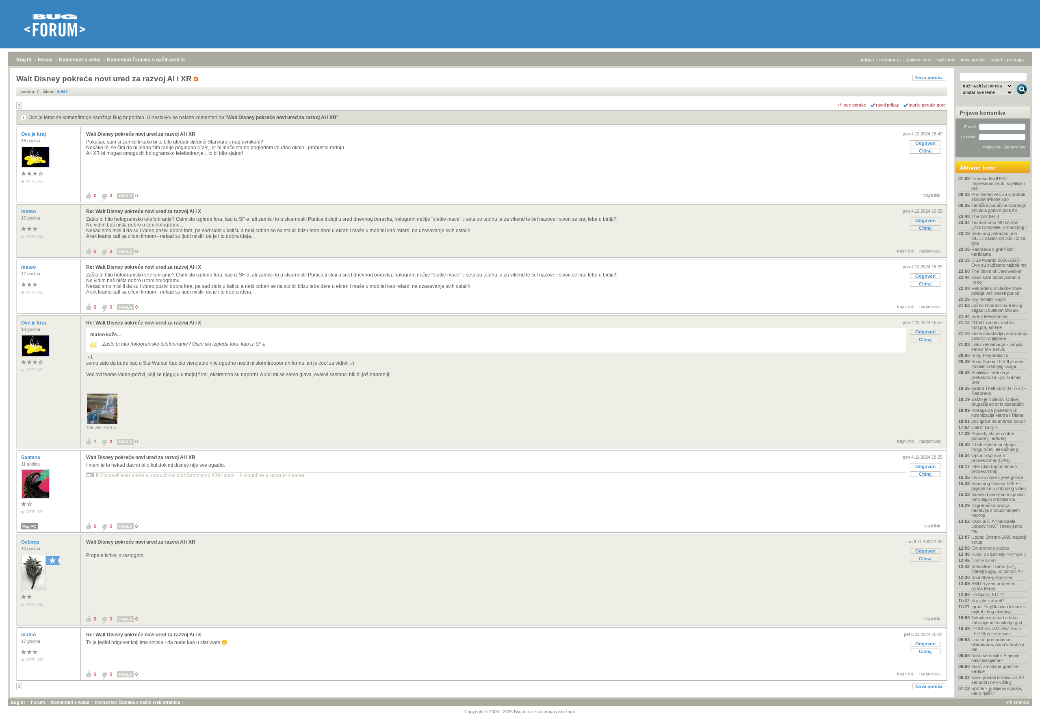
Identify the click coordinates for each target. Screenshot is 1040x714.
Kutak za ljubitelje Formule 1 (998, 554)
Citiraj (925, 150)
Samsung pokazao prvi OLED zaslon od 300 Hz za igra (998, 238)
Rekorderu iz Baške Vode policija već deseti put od (996, 291)
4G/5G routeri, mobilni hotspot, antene (992, 325)
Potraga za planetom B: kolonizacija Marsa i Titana (997, 413)
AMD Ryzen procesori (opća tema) (993, 586)
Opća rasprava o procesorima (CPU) (990, 458)
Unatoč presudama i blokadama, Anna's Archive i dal (998, 644)
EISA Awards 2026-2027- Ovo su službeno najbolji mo (999, 263)
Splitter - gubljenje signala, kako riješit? (996, 691)
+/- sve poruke (851, 104)
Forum (45, 60)
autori (996, 59)
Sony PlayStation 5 (989, 355)
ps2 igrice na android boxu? (998, 421)
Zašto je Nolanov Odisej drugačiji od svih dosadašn (997, 402)
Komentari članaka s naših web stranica (153, 60)
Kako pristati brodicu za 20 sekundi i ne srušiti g (997, 680)
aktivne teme (918, 59)
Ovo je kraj (34, 134)
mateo (29, 211)
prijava (867, 59)
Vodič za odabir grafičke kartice (994, 669)
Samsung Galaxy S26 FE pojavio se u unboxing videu (998, 486)
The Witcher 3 (985, 216)
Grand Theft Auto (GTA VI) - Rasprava (998, 391)
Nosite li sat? (984, 560)
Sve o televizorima (989, 316)
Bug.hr (24, 60)
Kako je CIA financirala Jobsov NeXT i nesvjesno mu (996, 526)
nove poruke (973, 59)
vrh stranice (1017, 702)
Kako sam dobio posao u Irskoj (995, 280)
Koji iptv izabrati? (987, 600)
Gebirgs (31, 542)
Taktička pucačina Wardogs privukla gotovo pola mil (998, 208)
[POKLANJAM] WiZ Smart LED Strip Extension (997, 631)
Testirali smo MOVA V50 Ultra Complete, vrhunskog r (999, 225)
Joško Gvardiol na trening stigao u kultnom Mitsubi (996, 308)
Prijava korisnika (982, 112)
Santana (31, 457)
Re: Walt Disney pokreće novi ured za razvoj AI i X (143, 211)
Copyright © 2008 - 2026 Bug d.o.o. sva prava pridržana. (520, 711)
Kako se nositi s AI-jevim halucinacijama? (995, 658)
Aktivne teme (978, 167)
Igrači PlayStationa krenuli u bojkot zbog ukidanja (998, 609)
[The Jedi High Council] (102, 423)
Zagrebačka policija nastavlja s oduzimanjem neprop (995, 510)
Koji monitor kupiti (988, 299)
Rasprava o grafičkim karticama (992, 252)
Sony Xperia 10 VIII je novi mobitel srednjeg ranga (997, 364)
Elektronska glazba (990, 548)
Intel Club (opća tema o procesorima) (994, 469)
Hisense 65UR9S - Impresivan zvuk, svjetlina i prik (998, 183)
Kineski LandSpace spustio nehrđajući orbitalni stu (998, 497)
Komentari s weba (80, 60)
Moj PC (29, 526)
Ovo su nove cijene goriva (997, 477)
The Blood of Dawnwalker (996, 271)
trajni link (931, 195)
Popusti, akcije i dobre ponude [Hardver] (992, 436)
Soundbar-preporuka (991, 577)
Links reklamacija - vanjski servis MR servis (997, 347)
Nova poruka (928, 77)
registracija (890, 59)
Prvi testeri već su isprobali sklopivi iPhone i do (998, 197)
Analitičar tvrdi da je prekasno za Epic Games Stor (996, 377)
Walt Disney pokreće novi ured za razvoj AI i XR (281, 117)
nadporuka (929, 250)
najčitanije (946, 59)
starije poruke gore (927, 104)
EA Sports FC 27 (987, 594)
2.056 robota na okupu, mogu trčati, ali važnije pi (995, 447)
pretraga (1015, 59)
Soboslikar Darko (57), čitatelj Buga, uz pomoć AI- (997, 569)
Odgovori (925, 143)
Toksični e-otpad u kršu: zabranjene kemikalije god (996, 620)
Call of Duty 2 (984, 427)
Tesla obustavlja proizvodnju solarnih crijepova (999, 336)
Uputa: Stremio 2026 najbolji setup (998, 539)
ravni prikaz (887, 104)
